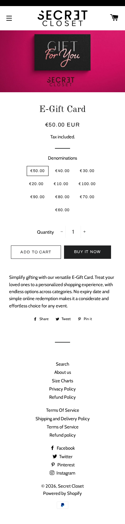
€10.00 (61, 184)
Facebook (65, 448)
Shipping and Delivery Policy (62, 418)
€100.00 (87, 184)
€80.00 (62, 197)
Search (62, 364)
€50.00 (37, 171)
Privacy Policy (62, 389)
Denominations (62, 158)
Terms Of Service (62, 410)
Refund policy (62, 435)
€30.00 (87, 171)
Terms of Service (63, 427)
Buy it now (87, 252)
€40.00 (62, 171)
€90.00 (37, 197)
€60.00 (62, 210)
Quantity (45, 232)
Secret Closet (71, 486)
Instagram (65, 473)
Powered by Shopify (62, 493)
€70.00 (87, 197)
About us (62, 372)
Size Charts (62, 381)
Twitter (65, 456)
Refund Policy (62, 397)
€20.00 (36, 184)
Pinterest (65, 465)
